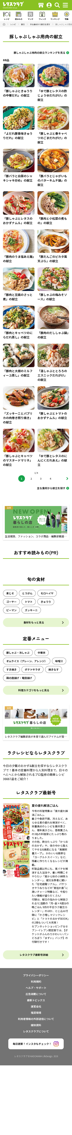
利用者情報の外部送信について (36, 1019)
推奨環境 (36, 1012)
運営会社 (36, 1006)
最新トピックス (36, 1000)
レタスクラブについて (36, 1031)
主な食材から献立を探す (51, 488)
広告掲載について (36, 994)
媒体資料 (36, 1025)
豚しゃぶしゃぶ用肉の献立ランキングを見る (39, 52)
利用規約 (36, 981)
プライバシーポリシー (36, 975)
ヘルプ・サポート (36, 988)
